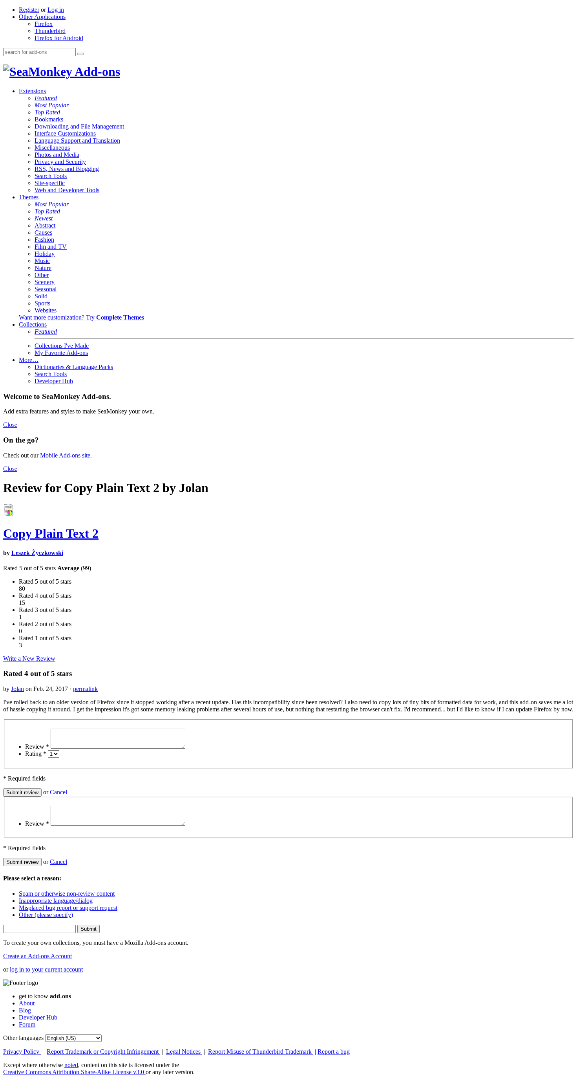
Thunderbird (50, 31)
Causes (43, 232)
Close (10, 424)
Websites (46, 310)
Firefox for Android (59, 38)
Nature (43, 268)
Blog (25, 1010)
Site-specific (50, 183)
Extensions (32, 91)
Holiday (45, 253)
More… (28, 359)
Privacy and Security (60, 161)
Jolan (17, 688)
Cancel (58, 792)
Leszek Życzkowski (37, 552)
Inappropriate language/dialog (56, 900)
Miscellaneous (52, 147)
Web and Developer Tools (67, 190)
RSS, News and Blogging (67, 168)
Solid (41, 296)
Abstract (45, 225)
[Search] (80, 54)
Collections (33, 324)
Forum (27, 1024)
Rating (35, 753)
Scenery (45, 282)
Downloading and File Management (79, 126)
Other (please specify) (46, 914)
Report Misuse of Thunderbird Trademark (260, 1051)
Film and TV (51, 246)
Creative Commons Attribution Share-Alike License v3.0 (74, 1072)
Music (42, 260)
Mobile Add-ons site (65, 455)
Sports (42, 303)
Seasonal (46, 289)
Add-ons (96, 71)
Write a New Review (29, 658)
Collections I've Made (62, 345)
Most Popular (52, 105)
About (27, 1003)
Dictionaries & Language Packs (74, 367)
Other (42, 275)
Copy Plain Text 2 (51, 533)
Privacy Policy (22, 1051)
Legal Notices (184, 1051)
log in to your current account (46, 969)
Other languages (23, 1037)
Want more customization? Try (81, 317)
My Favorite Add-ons (61, 352)
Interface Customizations (65, 133)
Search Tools (51, 176)
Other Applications (42, 16)
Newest (44, 218)
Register (29, 9)
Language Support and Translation (77, 140)
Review (37, 746)
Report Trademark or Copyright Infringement (103, 1051)
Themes (28, 197)
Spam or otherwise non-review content (67, 893)
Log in (55, 9)
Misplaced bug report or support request (68, 907)
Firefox (44, 23)
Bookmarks (49, 119)
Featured (46, 98)
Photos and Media (57, 154)
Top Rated (47, 112)
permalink (85, 688)
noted (71, 1065)
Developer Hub (54, 381)
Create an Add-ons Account (37, 956)
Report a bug (334, 1051)
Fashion (44, 239)
